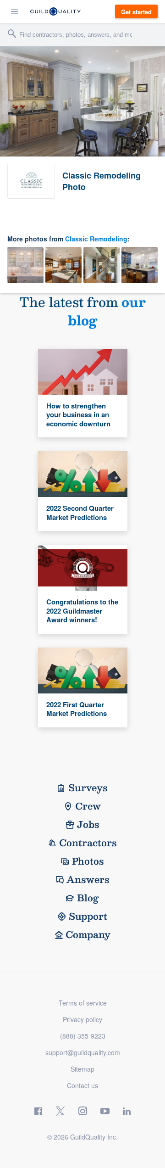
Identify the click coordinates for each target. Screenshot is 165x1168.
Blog (88, 897)
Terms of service (83, 1002)
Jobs (88, 824)
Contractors (88, 842)
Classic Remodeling (96, 238)
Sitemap (82, 1068)
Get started (136, 11)
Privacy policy (82, 1019)
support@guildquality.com (82, 1052)
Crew (88, 806)
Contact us (82, 1085)
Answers (88, 879)
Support (88, 916)
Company (88, 934)
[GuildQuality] (55, 11)
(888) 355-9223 (82, 1035)
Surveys (88, 787)
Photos (88, 861)
